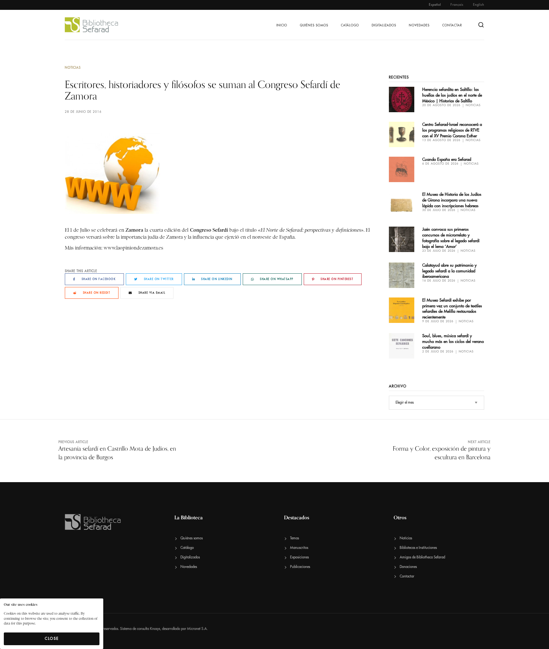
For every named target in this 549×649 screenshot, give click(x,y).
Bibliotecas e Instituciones (418, 548)
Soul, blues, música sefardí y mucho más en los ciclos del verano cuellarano (453, 341)
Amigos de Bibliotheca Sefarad (422, 557)
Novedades (419, 25)
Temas (294, 538)
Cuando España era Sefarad (446, 159)
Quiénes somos (314, 25)
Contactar (452, 25)
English (478, 4)
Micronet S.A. (197, 629)
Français (457, 4)
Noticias (73, 67)
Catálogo (350, 25)
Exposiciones (299, 557)
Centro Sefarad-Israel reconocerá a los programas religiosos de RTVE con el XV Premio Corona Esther (452, 130)
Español (435, 4)
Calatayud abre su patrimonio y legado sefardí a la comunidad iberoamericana (449, 271)
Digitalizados (384, 25)
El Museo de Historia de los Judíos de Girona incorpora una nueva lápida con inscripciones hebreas (451, 200)
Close (52, 638)
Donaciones (408, 567)
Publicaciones (300, 567)
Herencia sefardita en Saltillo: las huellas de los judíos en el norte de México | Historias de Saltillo (452, 95)
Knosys (155, 629)
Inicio (281, 25)
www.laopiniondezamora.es (133, 248)
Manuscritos (299, 548)
